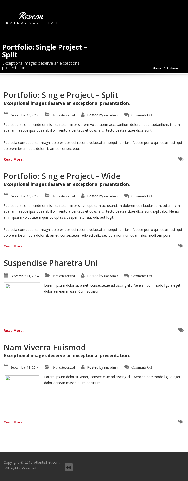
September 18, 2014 (25, 115)
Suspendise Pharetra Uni (51, 263)
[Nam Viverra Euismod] (22, 392)
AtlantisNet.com (46, 462)
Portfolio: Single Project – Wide (62, 176)
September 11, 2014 (25, 276)
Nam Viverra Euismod (45, 347)
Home (157, 68)
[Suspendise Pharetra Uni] (22, 300)
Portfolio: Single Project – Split (61, 95)
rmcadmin (111, 115)
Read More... (14, 159)
